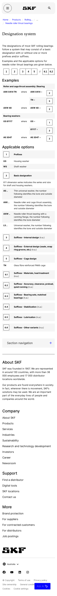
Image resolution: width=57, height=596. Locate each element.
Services (7, 429)
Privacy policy (40, 580)
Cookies (6, 588)
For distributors (11, 530)
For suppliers (10, 519)
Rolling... (29, 19)
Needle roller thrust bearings (19, 23)
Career (6, 457)
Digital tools (9, 485)
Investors (8, 451)
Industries (8, 434)
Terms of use (24, 580)
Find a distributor (13, 479)
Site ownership (9, 584)
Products (16, 19)
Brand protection (13, 513)
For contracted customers (18, 524)
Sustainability (10, 440)
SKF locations (10, 491)
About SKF (8, 417)
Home (5, 19)
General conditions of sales (33, 584)
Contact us (9, 496)
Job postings (10, 536)
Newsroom (9, 463)
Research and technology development (26, 446)
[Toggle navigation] (8, 8)
